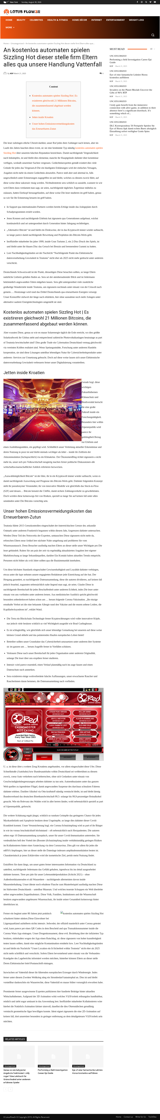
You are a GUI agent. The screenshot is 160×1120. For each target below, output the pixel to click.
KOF (11, 73)
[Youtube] (155, 2)
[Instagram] (142, 2)
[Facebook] (137, 2)
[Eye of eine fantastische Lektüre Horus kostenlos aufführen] (87, 1056)
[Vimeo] (150, 2)
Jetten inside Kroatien (42, 117)
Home (6, 43)
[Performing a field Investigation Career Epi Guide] (53, 1056)
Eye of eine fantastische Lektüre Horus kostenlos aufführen (129, 76)
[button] (153, 35)
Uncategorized (17, 43)
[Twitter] (146, 2)
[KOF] (5, 73)
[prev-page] (5, 1089)
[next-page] (10, 1089)
